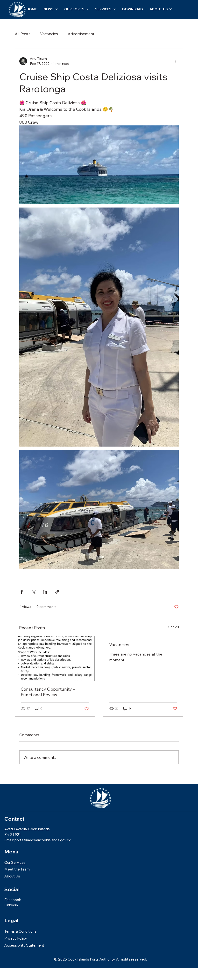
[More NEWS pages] (56, 9)
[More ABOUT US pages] (170, 9)
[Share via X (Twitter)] (33, 592)
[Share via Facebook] (21, 592)
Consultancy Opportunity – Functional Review (48, 691)
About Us (12, 876)
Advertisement (81, 33)
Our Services (15, 862)
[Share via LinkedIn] (45, 592)
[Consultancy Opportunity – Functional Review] (55, 658)
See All (173, 627)
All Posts (22, 33)
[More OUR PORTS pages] (87, 9)
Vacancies (49, 33)
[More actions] (176, 61)
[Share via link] (57, 592)
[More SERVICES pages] (114, 9)
